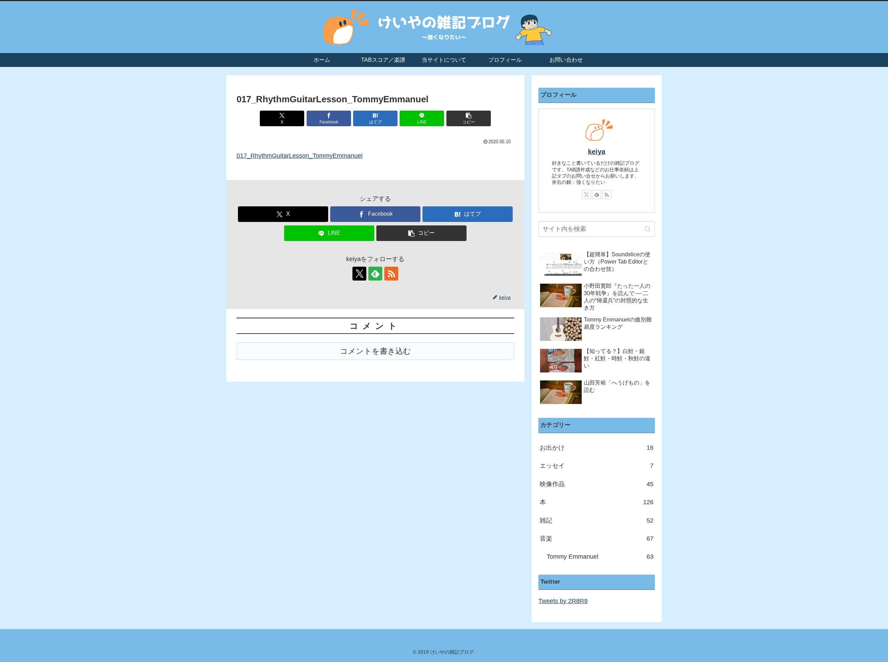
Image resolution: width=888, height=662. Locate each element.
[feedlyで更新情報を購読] (375, 274)
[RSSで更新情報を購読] (391, 274)
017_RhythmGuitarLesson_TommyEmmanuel (299, 155)
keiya (596, 151)
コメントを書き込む (375, 351)
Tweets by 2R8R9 (563, 600)
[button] (468, 118)
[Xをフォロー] (359, 274)
